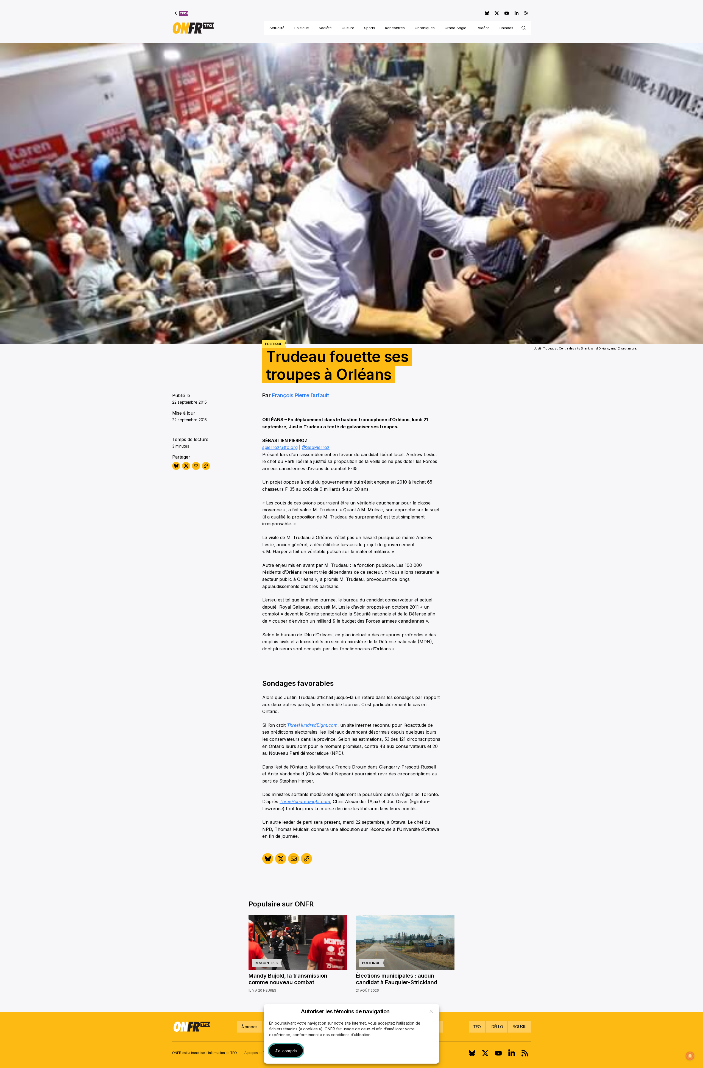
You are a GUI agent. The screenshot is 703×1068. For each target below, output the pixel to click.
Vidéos (484, 28)
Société (325, 28)
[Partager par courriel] (196, 466)
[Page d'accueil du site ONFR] (193, 28)
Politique (301, 28)
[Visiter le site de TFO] (181, 13)
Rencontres (395, 28)
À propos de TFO (257, 1053)
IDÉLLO (497, 1026)
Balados (506, 28)
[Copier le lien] (206, 466)
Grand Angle (455, 28)
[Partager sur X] (186, 466)
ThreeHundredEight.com (312, 725)
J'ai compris (286, 1050)
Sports (369, 28)
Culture (348, 28)
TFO (477, 1026)
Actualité (276, 28)
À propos (249, 1026)
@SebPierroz (316, 447)
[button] (431, 1011)
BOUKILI (519, 1026)
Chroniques (425, 28)
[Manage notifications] (690, 1056)
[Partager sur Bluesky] (176, 466)
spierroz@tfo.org (280, 447)
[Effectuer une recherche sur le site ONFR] (524, 28)
